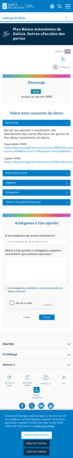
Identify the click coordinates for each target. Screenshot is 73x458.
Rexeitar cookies (36, 443)
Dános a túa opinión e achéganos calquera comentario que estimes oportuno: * (33, 252)
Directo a (9, 365)
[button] (67, 6)
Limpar (27, 317)
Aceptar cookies (36, 452)
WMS (36, 91)
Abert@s (8, 344)
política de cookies (44, 426)
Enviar (46, 317)
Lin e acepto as (35, 290)
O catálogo (10, 354)
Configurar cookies (36, 435)
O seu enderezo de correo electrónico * (30, 236)
